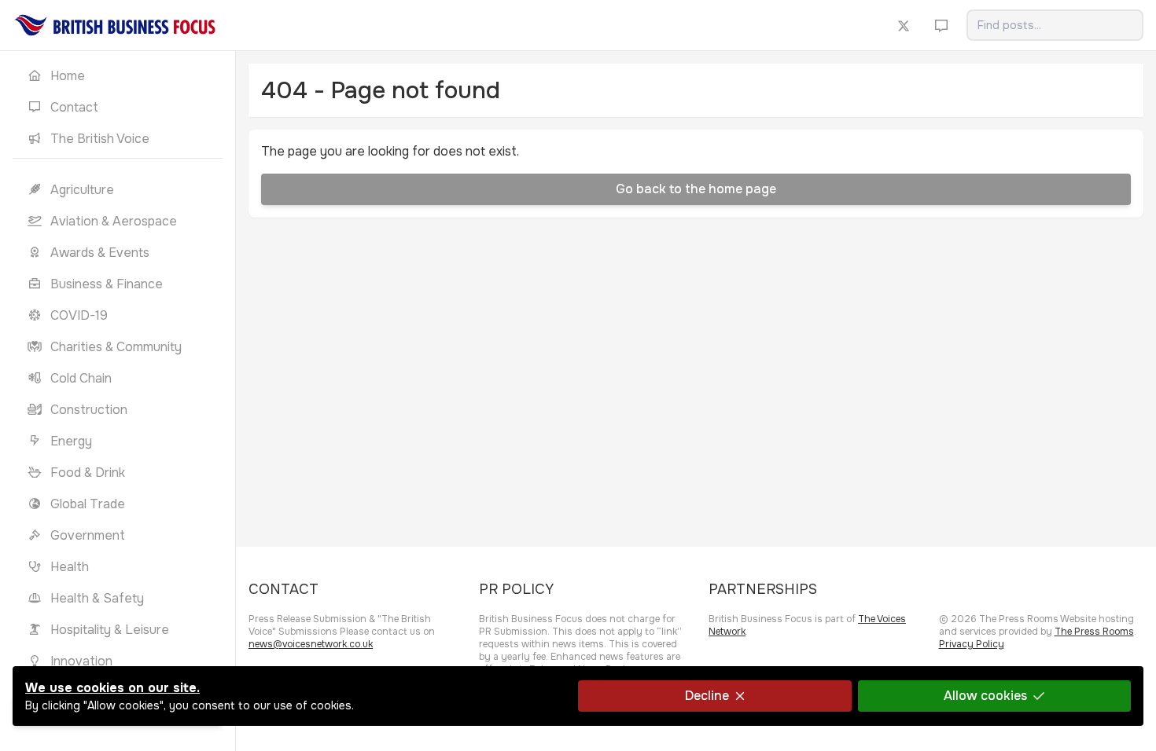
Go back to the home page (696, 189)
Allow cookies (985, 695)
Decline (707, 695)
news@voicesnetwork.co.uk (311, 644)
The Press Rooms (1094, 631)
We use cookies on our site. (112, 688)
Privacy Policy (971, 644)
